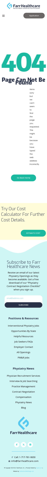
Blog (23, 407)
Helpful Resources (23, 336)
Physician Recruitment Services (23, 375)
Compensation (23, 397)
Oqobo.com (39, 468)
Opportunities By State (23, 331)
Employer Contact (23, 346)
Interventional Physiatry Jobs (23, 325)
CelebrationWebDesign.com (26, 471)
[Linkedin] (30, 444)
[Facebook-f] (17, 444)
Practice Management (23, 386)
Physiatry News (23, 402)
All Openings (23, 352)
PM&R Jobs (23, 357)
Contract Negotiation (23, 391)
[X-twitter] (23, 444)
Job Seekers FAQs (23, 341)
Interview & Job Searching (23, 381)
